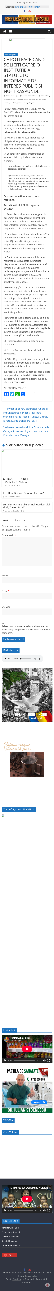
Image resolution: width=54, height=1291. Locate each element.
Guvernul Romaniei (11, 1236)
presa (19, 103)
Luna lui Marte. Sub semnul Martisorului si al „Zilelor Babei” (26, 506)
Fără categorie (10, 54)
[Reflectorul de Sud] (5, 31)
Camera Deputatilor (11, 1245)
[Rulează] (5, 1060)
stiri (29, 103)
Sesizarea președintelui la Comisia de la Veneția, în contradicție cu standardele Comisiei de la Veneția (26, 431)
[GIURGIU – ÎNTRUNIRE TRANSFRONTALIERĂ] (27, 451)
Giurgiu (6, 103)
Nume (6, 575)
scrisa (25, 103)
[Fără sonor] (44, 1060)
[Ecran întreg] (48, 1060)
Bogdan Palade (9, 99)
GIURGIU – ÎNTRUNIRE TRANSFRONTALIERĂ (16, 480)
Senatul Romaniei (10, 1241)
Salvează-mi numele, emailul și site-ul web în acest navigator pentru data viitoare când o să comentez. (26, 629)
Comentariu (9, 535)
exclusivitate (41, 99)
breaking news (22, 99)
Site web (6, 606)
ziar (33, 103)
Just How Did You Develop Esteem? (23, 493)
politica (13, 103)
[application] (27, 1049)
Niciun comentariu (29, 96)
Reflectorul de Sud (10, 1227)
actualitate (45, 96)
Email (5, 591)
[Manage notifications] (47, 1285)
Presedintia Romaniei (11, 1232)
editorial (32, 99)
